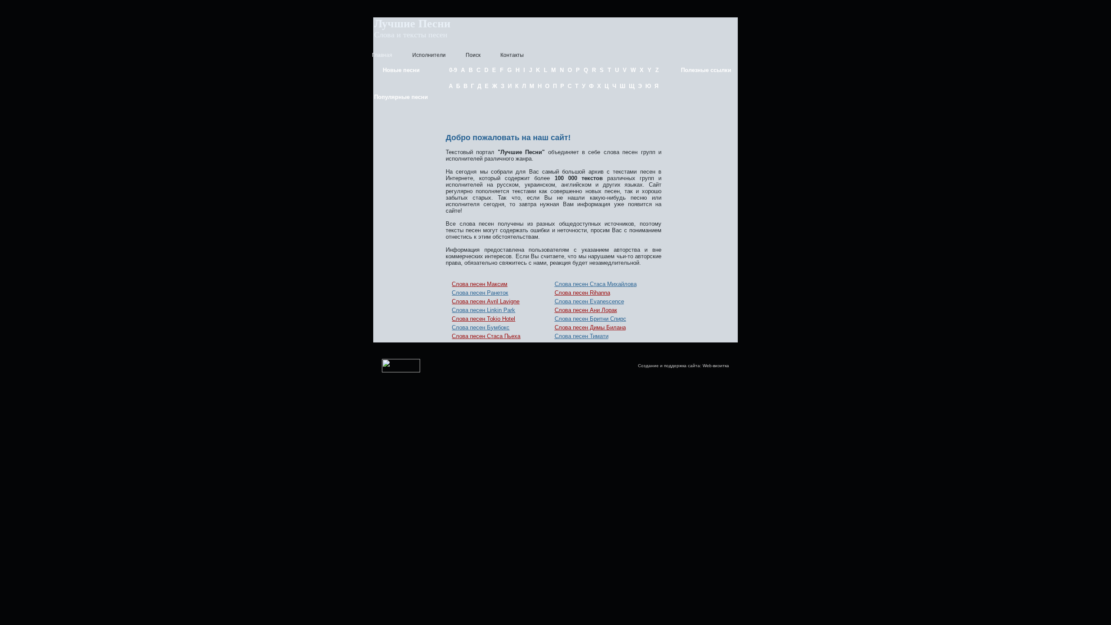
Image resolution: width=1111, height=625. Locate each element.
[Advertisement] (553, 110)
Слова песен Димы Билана (590, 327)
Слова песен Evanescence (589, 301)
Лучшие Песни (412, 23)
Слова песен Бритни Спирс (590, 319)
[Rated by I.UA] (401, 370)
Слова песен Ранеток (480, 292)
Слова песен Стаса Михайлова (596, 284)
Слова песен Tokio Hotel (483, 319)
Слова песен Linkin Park (483, 310)
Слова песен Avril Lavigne (485, 301)
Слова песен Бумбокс (480, 327)
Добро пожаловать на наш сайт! (508, 137)
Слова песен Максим (479, 284)
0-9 (453, 70)
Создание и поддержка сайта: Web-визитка (683, 365)
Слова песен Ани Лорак (586, 310)
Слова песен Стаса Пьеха (486, 336)
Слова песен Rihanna (582, 292)
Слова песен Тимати (581, 336)
